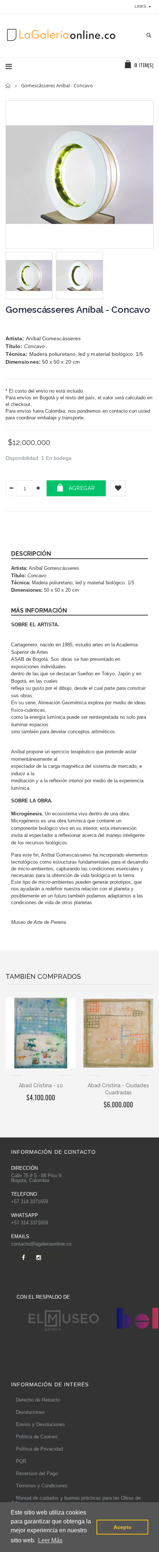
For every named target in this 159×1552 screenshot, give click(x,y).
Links (140, 6)
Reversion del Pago (37, 1473)
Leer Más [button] (50, 1540)
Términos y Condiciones (42, 1485)
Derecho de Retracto (38, 1400)
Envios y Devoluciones (40, 1424)
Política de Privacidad (39, 1449)
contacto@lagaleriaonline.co (41, 1244)
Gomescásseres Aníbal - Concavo (78, 309)
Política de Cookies (37, 1436)
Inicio (8, 85)
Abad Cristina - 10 (41, 1085)
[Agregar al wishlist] (118, 488)
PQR (21, 1461)
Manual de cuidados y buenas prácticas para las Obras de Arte (76, 1500)
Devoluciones (30, 1412)
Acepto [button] (123, 1527)
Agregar (82, 488)
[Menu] (9, 66)
